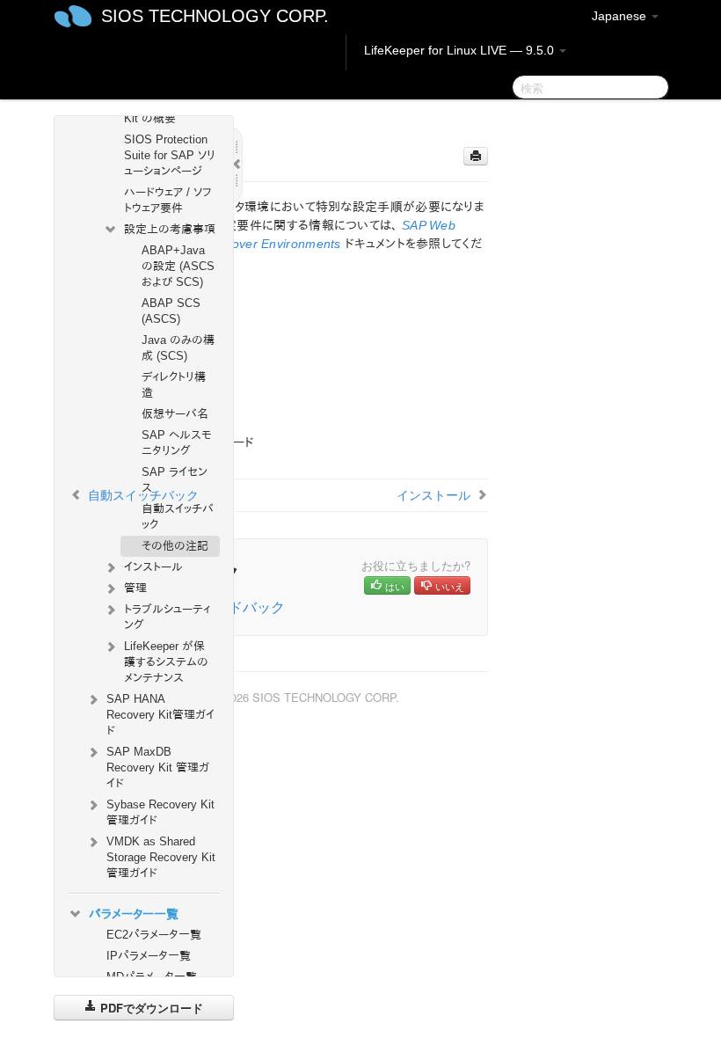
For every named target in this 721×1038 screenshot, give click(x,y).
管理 (135, 588)
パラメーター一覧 (133, 914)
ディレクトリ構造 (174, 384)
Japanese (621, 16)
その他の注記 (175, 545)
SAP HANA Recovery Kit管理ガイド (160, 714)
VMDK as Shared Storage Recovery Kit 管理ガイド (160, 857)
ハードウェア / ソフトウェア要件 (167, 200)
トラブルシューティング (167, 617)
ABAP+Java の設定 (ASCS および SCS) (178, 266)
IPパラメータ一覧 (148, 955)
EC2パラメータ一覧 (153, 934)
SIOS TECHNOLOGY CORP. (215, 16)
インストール (153, 567)
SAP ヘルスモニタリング (177, 442)
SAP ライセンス (175, 479)
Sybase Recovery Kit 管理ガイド (160, 812)
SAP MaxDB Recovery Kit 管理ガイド (157, 767)
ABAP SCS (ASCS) (171, 310)
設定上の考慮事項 (169, 229)
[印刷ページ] (475, 156)
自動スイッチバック (178, 516)
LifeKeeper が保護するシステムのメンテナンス (166, 662)
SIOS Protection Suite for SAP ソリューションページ (169, 155)
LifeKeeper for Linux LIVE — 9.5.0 (460, 50)
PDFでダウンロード (150, 1007)
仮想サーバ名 (175, 413)
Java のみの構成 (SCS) (178, 347)
